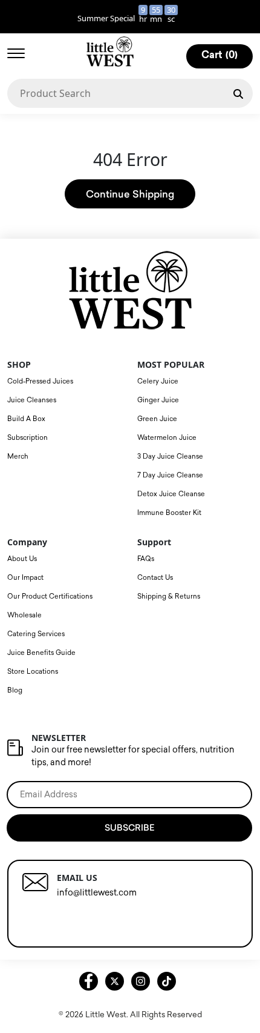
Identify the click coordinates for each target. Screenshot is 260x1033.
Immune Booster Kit (169, 513)
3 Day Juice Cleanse (170, 456)
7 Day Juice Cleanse (170, 475)
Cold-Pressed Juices (40, 381)
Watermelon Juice (167, 438)
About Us (22, 559)
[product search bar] (238, 93)
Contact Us (155, 578)
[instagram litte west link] (140, 981)
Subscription (27, 438)
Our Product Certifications (50, 596)
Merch (17, 456)
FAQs (145, 559)
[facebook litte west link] (88, 981)
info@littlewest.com (97, 893)
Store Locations (32, 672)
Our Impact (25, 578)
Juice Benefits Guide (41, 653)
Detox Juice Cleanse (171, 494)
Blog (14, 690)
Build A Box (26, 419)
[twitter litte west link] (114, 981)
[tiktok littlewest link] (166, 981)
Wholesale (24, 615)
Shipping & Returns (168, 596)
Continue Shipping (130, 194)
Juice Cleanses (31, 400)
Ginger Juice (158, 400)
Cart (219, 56)
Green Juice (157, 419)
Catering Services (36, 634)
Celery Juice (157, 381)
